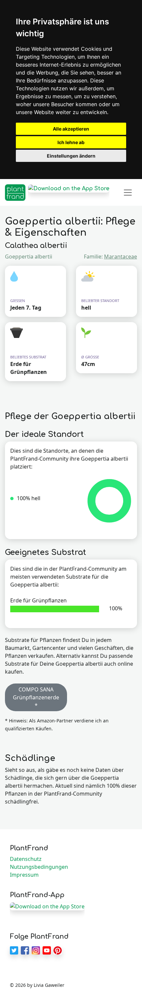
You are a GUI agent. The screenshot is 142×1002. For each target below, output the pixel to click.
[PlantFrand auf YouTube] (47, 950)
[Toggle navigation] (128, 192)
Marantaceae (120, 256)
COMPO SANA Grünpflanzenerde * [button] (36, 697)
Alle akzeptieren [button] (71, 129)
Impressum (24, 874)
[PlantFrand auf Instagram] (36, 950)
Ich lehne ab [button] (71, 142)
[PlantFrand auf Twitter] (14, 950)
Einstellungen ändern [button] (71, 156)
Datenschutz (26, 859)
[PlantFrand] (15, 192)
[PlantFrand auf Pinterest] (57, 950)
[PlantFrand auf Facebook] (25, 950)
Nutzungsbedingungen (39, 866)
